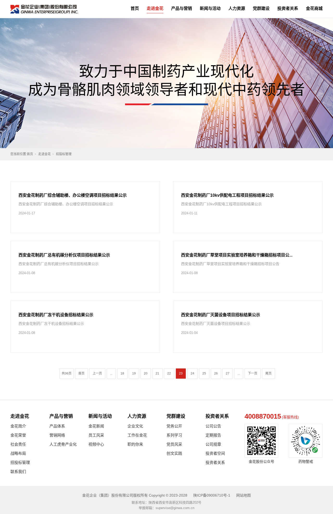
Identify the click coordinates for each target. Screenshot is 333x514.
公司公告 (213, 426)
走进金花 (155, 8)
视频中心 (96, 444)
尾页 (268, 373)
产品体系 (57, 426)
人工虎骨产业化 (63, 444)
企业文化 (135, 426)
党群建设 (261, 8)
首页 (135, 8)
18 (122, 373)
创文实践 (174, 453)
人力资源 (236, 8)
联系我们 (18, 471)
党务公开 (174, 426)
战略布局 (18, 453)
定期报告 (213, 435)
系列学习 (174, 435)
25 (204, 373)
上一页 (97, 373)
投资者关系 (287, 8)
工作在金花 (137, 435)
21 (157, 373)
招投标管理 (20, 462)
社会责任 (18, 444)
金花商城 (314, 8)
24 (192, 373)
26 (216, 373)
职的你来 (135, 444)
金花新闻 (96, 426)
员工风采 (96, 435)
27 (227, 373)
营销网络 (57, 435)
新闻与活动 (210, 8)
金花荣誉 (18, 435)
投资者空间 (215, 453)
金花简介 (18, 426)
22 (169, 373)
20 (146, 373)
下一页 (252, 373)
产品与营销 (181, 8)
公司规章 (213, 444)
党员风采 (174, 444)
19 (134, 373)
